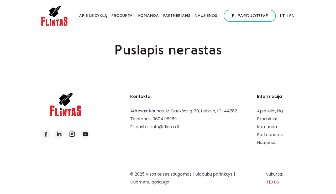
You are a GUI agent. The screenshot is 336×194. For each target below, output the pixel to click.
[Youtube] (85, 134)
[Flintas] (54, 16)
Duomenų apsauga (149, 182)
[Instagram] (72, 134)
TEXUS (272, 182)
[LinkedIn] (59, 134)
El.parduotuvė (250, 15)
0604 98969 (165, 119)
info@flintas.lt (165, 127)
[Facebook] (45, 134)
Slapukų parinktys (214, 174)
